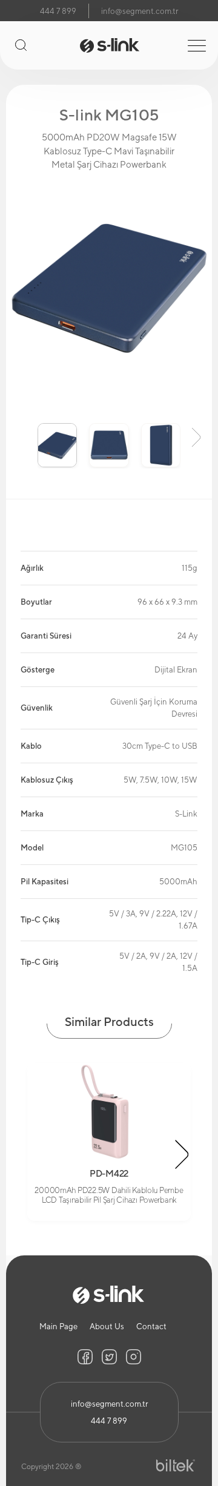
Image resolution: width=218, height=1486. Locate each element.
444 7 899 (58, 11)
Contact (151, 1326)
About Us (107, 1326)
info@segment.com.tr (139, 11)
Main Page (58, 1326)
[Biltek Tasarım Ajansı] (175, 1466)
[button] (22, 436)
